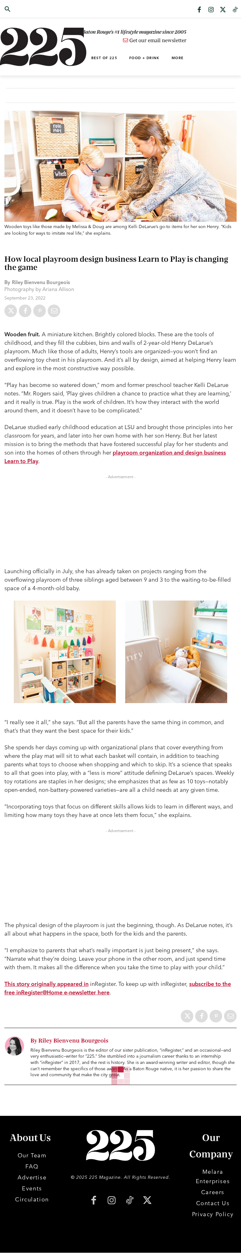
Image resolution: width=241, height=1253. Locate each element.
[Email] (54, 311)
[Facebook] (199, 10)
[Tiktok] (235, 10)
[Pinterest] (39, 311)
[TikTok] (129, 1201)
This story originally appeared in (46, 983)
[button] (24, 9)
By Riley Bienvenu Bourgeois (69, 1040)
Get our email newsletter (157, 40)
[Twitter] (223, 10)
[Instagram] (211, 10)
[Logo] (24, 47)
